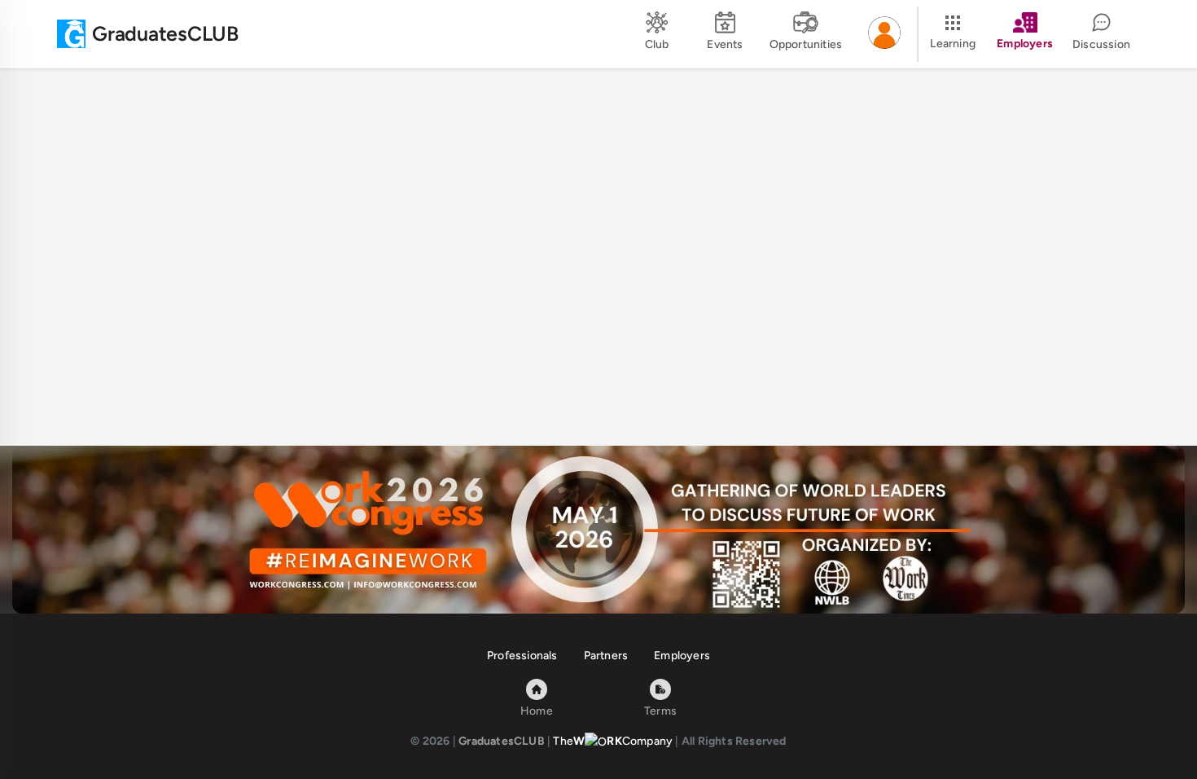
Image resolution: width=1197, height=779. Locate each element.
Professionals (522, 655)
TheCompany (613, 741)
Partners (606, 655)
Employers (682, 655)
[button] (884, 34)
